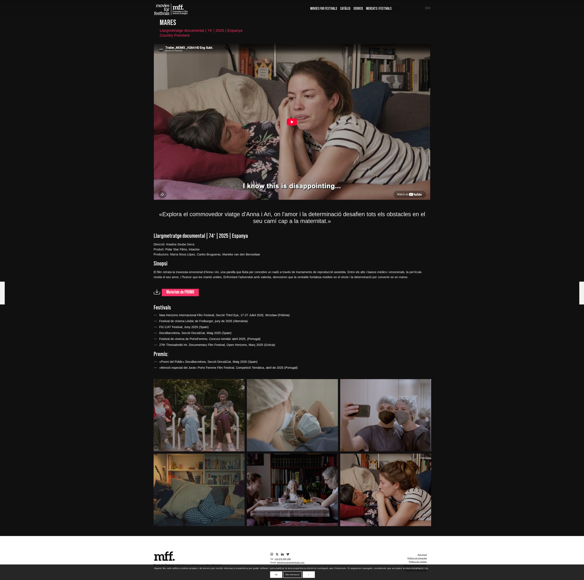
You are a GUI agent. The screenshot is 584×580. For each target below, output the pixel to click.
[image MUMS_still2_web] (200, 491)
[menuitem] (324, 9)
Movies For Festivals (323, 9)
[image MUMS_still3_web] (386, 416)
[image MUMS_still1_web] (293, 491)
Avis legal (422, 555)
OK (276, 575)
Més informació (292, 575)
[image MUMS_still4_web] (200, 416)
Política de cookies (418, 562)
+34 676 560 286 (282, 559)
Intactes (194, 249)
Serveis (358, 9)
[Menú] (422, 7)
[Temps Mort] (581, 293)
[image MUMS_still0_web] (386, 491)
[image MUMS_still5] (293, 416)
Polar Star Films (176, 249)
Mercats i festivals (379, 9)
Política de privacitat (417, 558)
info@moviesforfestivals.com (290, 562)
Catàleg (345, 9)
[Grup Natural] (2, 293)
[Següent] (423, 121)
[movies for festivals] (171, 8)
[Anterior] (160, 121)
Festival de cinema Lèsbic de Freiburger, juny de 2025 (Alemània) (203, 321)
